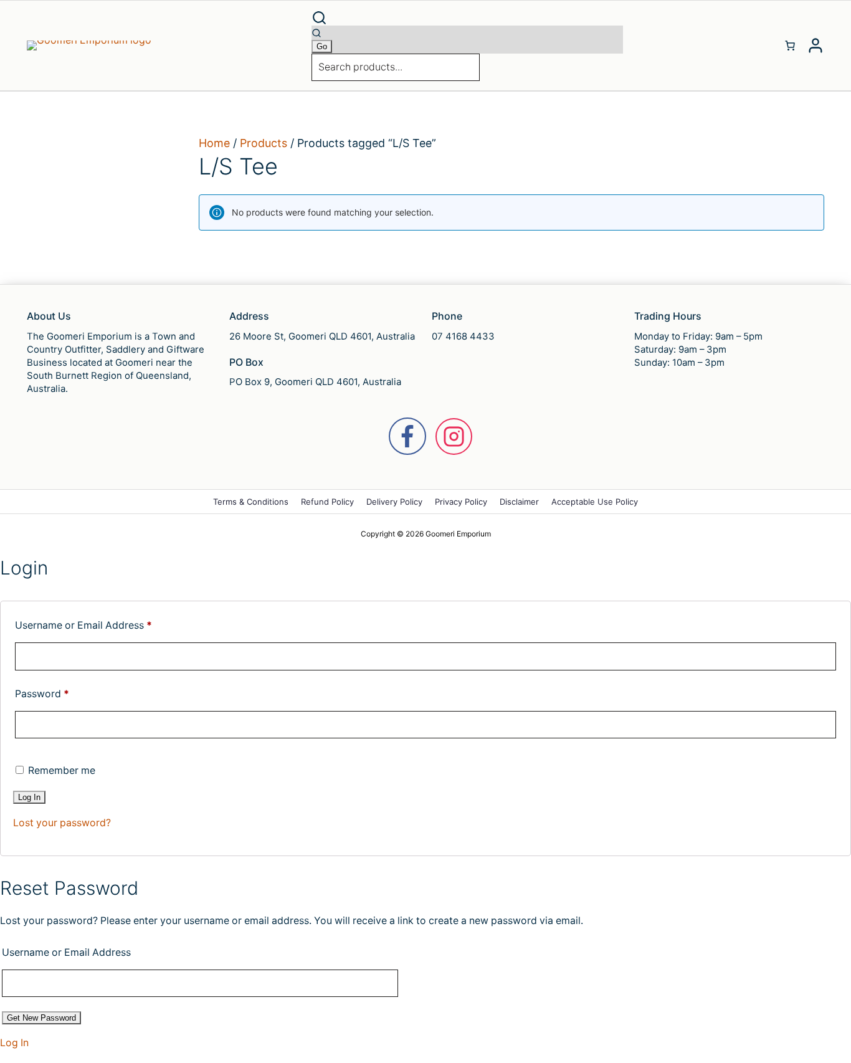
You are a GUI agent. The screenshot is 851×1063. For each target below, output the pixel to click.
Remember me (60, 770)
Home (214, 143)
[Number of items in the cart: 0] (789, 45)
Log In (14, 1043)
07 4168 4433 (463, 336)
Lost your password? (62, 823)
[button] (467, 18)
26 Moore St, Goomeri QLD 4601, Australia (322, 336)
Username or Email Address (83, 625)
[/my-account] (815, 45)
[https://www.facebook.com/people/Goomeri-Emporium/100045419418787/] (407, 436)
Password (42, 694)
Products (263, 143)
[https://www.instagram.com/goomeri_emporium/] (453, 436)
